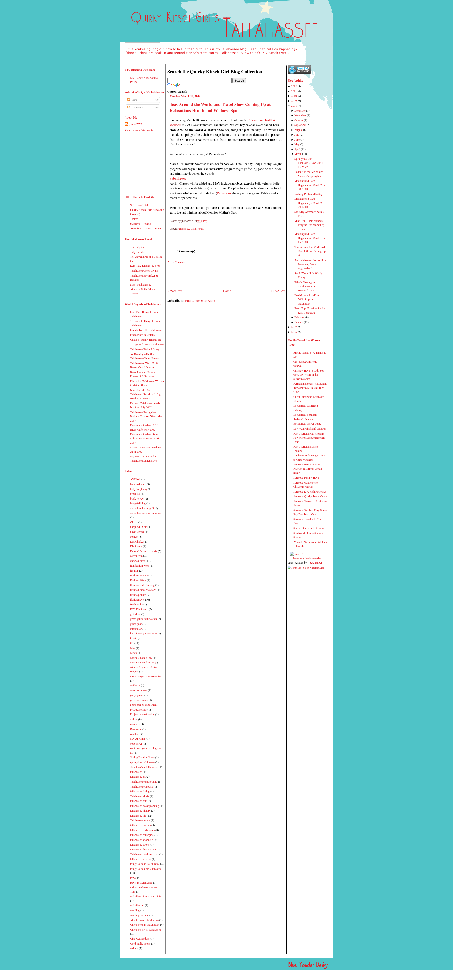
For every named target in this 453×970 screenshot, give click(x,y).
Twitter (134, 218)
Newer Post (174, 291)
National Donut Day (141, 657)
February (299, 317)
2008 (294, 105)
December (300, 110)
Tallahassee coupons (141, 786)
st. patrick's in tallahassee (144, 767)
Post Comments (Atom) (200, 300)
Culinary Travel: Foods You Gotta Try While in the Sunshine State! (308, 375)
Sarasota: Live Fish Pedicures (309, 491)
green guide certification (143, 619)
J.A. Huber (316, 562)
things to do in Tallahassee (144, 864)
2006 (294, 332)
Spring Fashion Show (142, 757)
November (300, 115)
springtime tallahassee (142, 762)
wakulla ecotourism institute (145, 896)
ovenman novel (138, 690)
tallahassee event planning (144, 806)
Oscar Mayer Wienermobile (145, 676)
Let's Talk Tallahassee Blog (145, 265)
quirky (134, 719)
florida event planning (142, 585)
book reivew (137, 498)
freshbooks (136, 604)
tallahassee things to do (143, 849)
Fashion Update (139, 575)
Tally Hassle (137, 252)
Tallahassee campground (143, 781)
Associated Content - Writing (146, 228)
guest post (136, 624)
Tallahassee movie (140, 820)
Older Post (278, 291)
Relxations (224, 193)
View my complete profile (139, 130)
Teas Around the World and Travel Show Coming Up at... (310, 251)
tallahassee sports (140, 844)
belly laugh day (138, 489)
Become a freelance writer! (308, 558)
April (297, 149)
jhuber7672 (135, 124)
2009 (294, 101)
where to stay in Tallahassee (145, 929)
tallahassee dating (140, 791)
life (132, 643)
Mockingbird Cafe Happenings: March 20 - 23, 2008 (309, 203)
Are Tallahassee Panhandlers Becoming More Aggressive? (310, 264)
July (296, 134)
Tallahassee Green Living (144, 270)
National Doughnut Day (143, 662)
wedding (135, 910)
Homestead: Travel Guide (307, 423)
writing (134, 948)
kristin (133, 638)
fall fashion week (139, 565)
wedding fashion (139, 915)
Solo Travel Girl (139, 205)
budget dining (138, 503)
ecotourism (136, 556)
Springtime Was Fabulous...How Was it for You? (308, 163)
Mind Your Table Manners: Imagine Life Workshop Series (309, 225)
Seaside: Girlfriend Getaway (308, 528)
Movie (133, 653)
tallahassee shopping (141, 839)
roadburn (135, 734)
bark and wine (138, 484)
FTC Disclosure (139, 609)
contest (134, 536)
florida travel (137, 599)
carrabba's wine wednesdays (145, 513)
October (298, 120)
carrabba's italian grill (142, 508)
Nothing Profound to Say (308, 194)
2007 (294, 327)
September (300, 125)
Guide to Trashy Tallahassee (145, 339)
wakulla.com (137, 905)
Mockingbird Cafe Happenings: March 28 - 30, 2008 (309, 185)
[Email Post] (208, 221)
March (298, 154)
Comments (136, 107)
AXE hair (135, 479)
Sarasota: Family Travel (306, 477)
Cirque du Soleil (139, 527)
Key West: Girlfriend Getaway (309, 428)
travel (133, 877)
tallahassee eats (138, 801)
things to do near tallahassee (145, 869)
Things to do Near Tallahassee (147, 344)
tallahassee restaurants (142, 830)
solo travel (136, 743)
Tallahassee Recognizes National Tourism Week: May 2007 (146, 416)
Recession (136, 729)
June (297, 139)
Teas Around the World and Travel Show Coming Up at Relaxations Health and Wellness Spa (220, 107)
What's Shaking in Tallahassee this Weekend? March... (306, 286)
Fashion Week (138, 580)
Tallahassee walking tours (144, 854)
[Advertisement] (139, 161)
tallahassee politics (140, 825)
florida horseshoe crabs (143, 590)
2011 (294, 91)
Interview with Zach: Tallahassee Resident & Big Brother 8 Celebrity (145, 394)
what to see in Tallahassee (144, 920)
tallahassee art (138, 776)
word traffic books (140, 943)
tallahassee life (138, 815)
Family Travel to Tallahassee (146, 330)
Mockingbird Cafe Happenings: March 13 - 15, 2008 (309, 238)
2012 (294, 86)
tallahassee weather (140, 859)
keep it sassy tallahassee (143, 633)
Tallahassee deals (139, 796)
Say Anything (138, 738)
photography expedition (143, 704)
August (298, 130)
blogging (135, 493)
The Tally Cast (138, 247)
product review (138, 709)
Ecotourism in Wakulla (142, 334)
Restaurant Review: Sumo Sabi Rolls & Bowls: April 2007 (144, 438)
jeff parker (136, 628)
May (132, 648)
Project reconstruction (142, 714)
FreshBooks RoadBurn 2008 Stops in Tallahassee (307, 299)
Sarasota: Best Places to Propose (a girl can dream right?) (307, 468)
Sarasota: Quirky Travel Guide (310, 496)
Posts (133, 100)
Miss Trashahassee (140, 284)
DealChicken (137, 541)
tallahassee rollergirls (142, 835)
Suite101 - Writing (140, 223)
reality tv (135, 724)
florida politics (138, 595)
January (298, 322)
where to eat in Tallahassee (144, 924)
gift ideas (135, 614)
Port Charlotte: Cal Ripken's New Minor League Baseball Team (309, 438)
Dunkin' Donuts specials (143, 551)
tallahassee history (140, 810)
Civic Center (137, 532)
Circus (134, 522)
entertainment (137, 561)
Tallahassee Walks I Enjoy (144, 349)
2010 (294, 96)
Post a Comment (176, 262)
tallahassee (136, 772)
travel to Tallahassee (141, 882)
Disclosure (136, 546)
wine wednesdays (140, 938)
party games (137, 695)
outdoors (135, 685)
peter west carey (139, 700)
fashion (134, 570)
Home (227, 291)
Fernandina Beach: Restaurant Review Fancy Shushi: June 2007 (310, 388)
